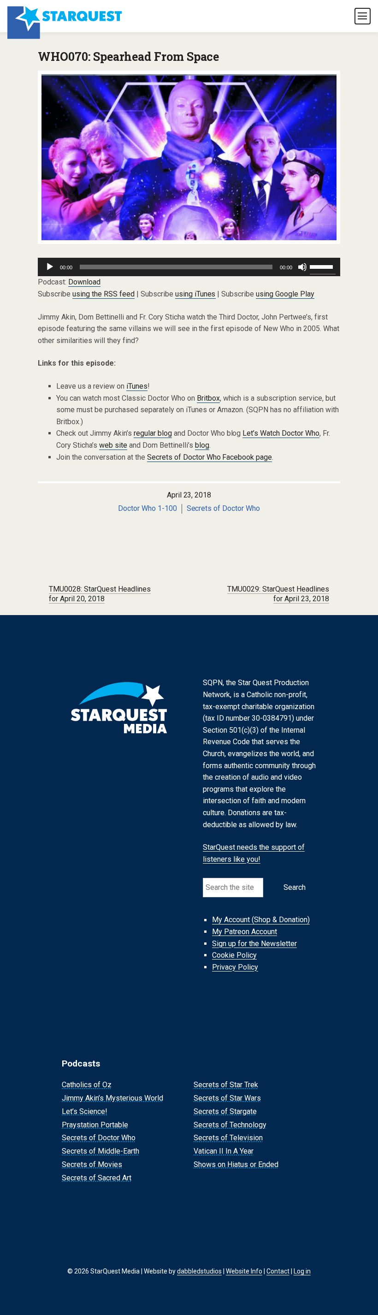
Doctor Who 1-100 (147, 508)
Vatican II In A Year (224, 1151)
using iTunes (195, 294)
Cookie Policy (234, 955)
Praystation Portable (95, 1124)
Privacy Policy (235, 967)
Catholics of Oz (87, 1084)
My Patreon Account (244, 931)
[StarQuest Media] (65, 16)
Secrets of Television (228, 1138)
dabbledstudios (199, 1271)
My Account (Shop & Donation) (261, 920)
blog (202, 445)
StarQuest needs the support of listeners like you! (254, 853)
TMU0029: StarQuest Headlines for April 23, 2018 (278, 594)
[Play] (49, 267)
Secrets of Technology (230, 1124)
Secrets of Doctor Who (223, 508)
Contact (277, 1271)
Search (295, 887)
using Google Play (285, 294)
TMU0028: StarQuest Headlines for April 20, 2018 (100, 594)
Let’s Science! (84, 1111)
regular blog (153, 433)
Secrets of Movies (92, 1164)
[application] (189, 267)
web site (113, 445)
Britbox (208, 398)
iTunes (137, 386)
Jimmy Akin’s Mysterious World (112, 1098)
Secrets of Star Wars (227, 1098)
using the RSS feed (103, 294)
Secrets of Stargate (225, 1111)
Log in (302, 1271)
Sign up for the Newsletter (254, 943)
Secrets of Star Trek (226, 1084)
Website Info (244, 1271)
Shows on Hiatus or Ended (236, 1164)
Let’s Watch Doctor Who (280, 433)
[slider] (323, 266)
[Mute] (302, 267)
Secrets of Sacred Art (96, 1177)
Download (84, 282)
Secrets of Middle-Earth (100, 1151)
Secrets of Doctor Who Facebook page (209, 457)
